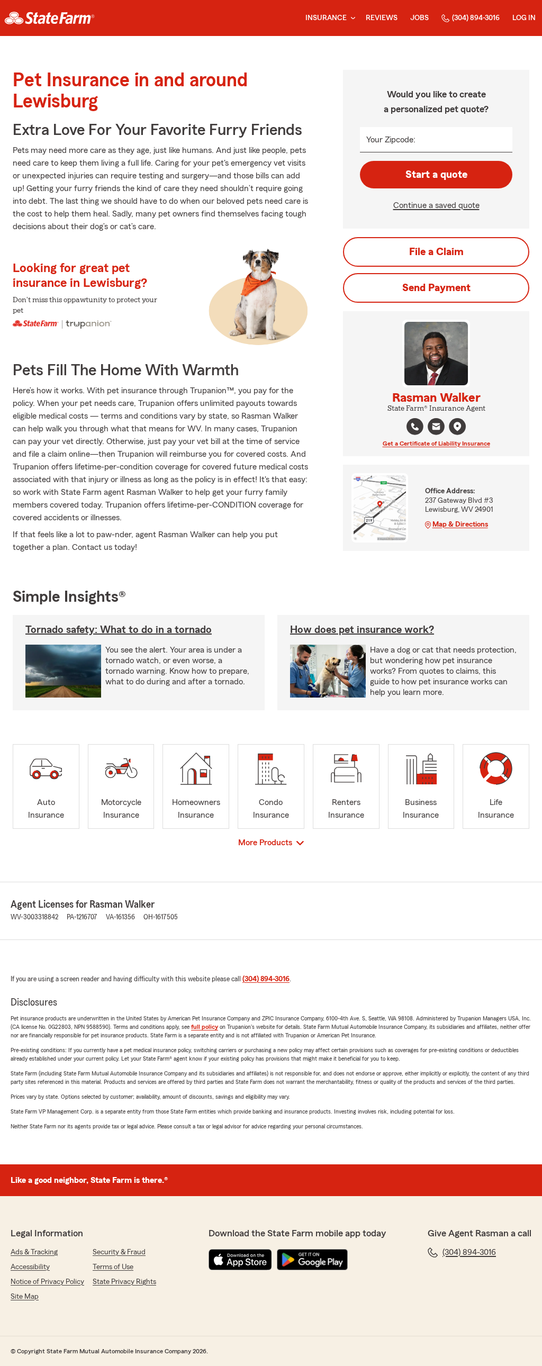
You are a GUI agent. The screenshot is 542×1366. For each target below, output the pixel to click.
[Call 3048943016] (414, 426)
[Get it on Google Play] (312, 1259)
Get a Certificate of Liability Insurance (436, 443)
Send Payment (436, 288)
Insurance (326, 18)
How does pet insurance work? (362, 630)
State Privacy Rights (124, 1282)
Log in (524, 18)
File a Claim (436, 252)
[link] (49, 18)
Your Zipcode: (390, 139)
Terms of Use (113, 1267)
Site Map (25, 1296)
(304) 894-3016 (476, 18)
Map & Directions (460, 524)
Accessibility (30, 1267)
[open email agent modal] (436, 428)
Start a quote (436, 174)
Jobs (419, 18)
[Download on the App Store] (240, 1259)
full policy (204, 1027)
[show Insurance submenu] (351, 18)
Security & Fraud (119, 1252)
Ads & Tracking (34, 1252)
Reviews (382, 18)
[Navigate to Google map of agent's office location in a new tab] (457, 426)
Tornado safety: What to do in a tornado (118, 630)
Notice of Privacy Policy (47, 1282)
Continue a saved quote (436, 205)
